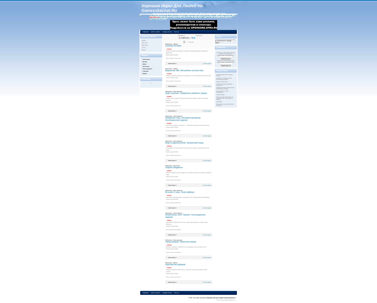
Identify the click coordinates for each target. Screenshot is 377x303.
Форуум (144, 49)
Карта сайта (155, 32)
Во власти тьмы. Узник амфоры (179, 192)
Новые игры (167, 32)
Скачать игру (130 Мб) (172, 176)
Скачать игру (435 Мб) (172, 226)
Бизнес (144, 64)
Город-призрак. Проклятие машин (180, 242)
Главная (145, 32)
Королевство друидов (175, 264)
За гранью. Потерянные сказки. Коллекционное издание (224, 79)
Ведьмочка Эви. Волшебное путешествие (184, 70)
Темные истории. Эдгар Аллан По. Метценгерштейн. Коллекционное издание (224, 98)
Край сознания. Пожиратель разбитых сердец (186, 93)
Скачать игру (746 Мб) (172, 102)
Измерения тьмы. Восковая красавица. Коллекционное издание (183, 119)
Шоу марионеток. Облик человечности (222, 92)
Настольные (146, 66)
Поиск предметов (147, 68)
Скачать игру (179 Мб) (172, 273)
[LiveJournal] (192, 38)
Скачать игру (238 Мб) (172, 55)
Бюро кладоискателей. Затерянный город (184, 143)
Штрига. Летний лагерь (222, 81)
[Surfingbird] (194, 38)
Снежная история (173, 46)
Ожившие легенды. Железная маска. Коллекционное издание (225, 88)
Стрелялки (145, 71)
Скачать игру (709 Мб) (172, 127)
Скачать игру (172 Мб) (172, 77)
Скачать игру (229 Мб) (172, 249)
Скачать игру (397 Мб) (172, 152)
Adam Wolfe (219, 101)
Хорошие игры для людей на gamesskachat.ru (172, 8)
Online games (146, 59)
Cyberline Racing (220, 94)
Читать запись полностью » (173, 58)
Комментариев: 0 (172, 63)
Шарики (145, 73)
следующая (191, 42)
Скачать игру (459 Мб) (172, 199)
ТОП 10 (176, 32)
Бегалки (145, 61)
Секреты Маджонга (174, 167)
